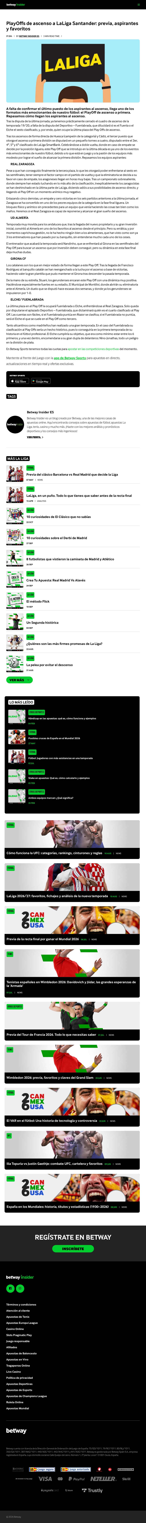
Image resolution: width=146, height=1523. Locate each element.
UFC (9, 1135)
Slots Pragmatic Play (19, 1335)
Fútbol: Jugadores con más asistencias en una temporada (60, 758)
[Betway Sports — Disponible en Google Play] (40, 381)
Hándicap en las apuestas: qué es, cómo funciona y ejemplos (62, 718)
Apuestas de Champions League (26, 1396)
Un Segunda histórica (42, 622)
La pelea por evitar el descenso (49, 665)
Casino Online (15, 1328)
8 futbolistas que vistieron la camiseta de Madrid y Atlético (70, 559)
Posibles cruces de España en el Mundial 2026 (54, 738)
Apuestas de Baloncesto (21, 1353)
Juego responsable (18, 1341)
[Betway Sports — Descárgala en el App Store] (19, 381)
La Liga (30, 510)
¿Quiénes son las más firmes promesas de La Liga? (64, 644)
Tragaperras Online (18, 1365)
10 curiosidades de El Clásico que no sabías (58, 517)
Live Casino (13, 1371)
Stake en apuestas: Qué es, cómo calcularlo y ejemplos (59, 777)
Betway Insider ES (29, 36)
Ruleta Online (14, 1402)
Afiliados (11, 1347)
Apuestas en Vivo (17, 1359)
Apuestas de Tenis (17, 1316)
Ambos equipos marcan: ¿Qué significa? (50, 797)
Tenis (10, 954)
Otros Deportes (36, 712)
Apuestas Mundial (17, 1408)
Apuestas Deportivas (19, 1383)
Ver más (16, 680)
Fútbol (30, 468)
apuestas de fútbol (99, 422)
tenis (36, 426)
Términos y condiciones (21, 1304)
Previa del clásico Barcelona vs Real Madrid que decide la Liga (72, 474)
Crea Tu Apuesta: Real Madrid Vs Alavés (55, 580)
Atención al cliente (18, 1310)
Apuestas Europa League (22, 1322)
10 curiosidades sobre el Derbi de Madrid (56, 538)
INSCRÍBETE (73, 1248)
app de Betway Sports (70, 358)
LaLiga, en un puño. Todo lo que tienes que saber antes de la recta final (79, 495)
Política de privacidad (19, 1377)
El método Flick (37, 601)
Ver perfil (34, 437)
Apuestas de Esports (19, 1390)
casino (44, 426)
